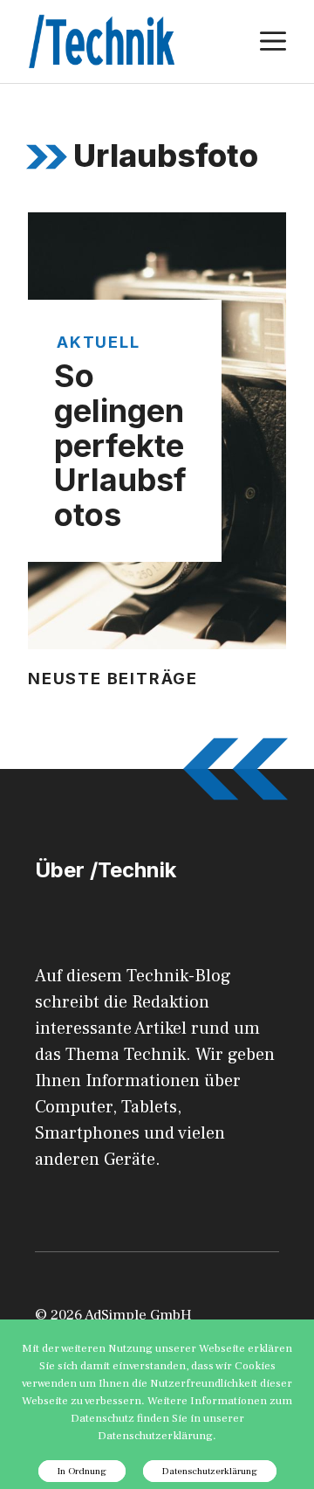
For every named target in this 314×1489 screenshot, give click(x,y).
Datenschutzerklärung (209, 1471)
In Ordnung (82, 1471)
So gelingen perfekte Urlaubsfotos (120, 445)
